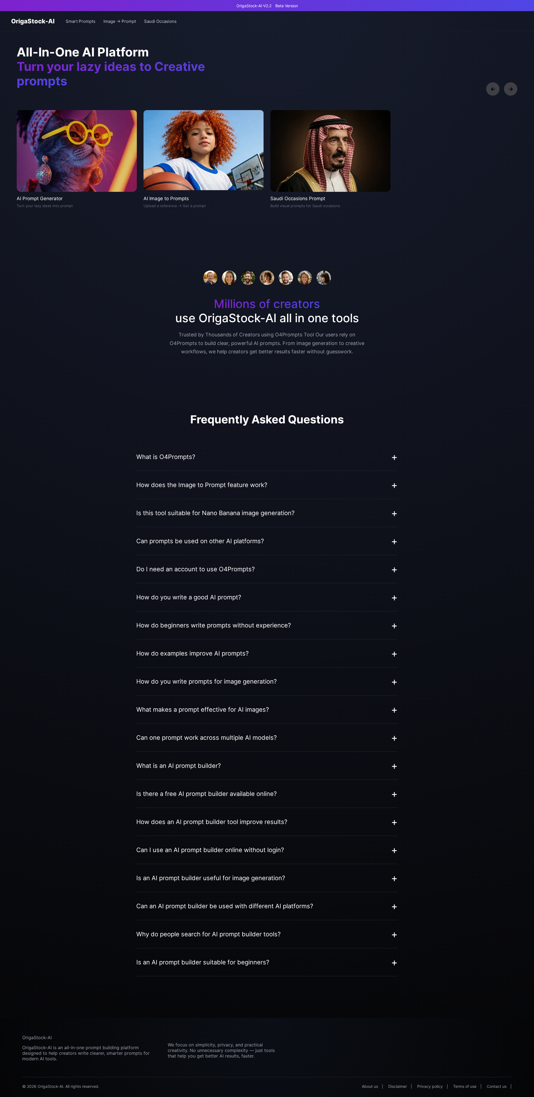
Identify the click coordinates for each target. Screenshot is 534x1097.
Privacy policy (430, 1086)
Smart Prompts (80, 21)
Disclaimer (397, 1086)
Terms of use (464, 1086)
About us (370, 1086)
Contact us (496, 1086)
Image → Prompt (119, 21)
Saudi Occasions (160, 21)
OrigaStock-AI (33, 21)
